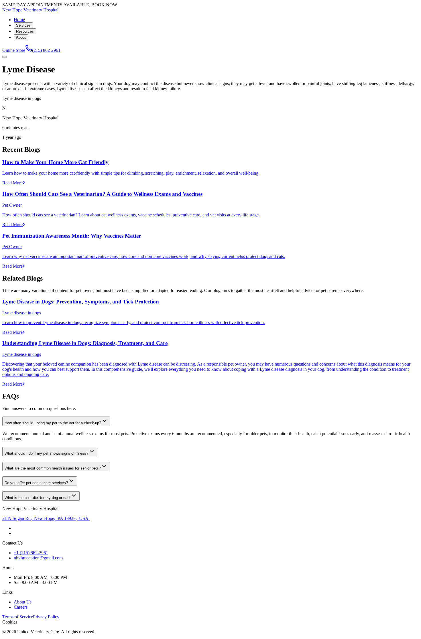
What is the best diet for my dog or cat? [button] (37, 498)
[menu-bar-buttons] (4, 57)
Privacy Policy (46, 616)
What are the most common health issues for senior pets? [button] (53, 468)
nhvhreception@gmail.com (38, 557)
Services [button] (23, 25)
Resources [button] (25, 31)
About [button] (21, 37)
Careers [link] (20, 607)
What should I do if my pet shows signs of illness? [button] (46, 453)
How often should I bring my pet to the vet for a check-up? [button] (53, 423)
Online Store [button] (13, 50)
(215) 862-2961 (46, 50)
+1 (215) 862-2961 (31, 552)
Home (19, 19)
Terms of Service (17, 616)
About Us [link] (23, 601)
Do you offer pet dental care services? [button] (36, 483)
